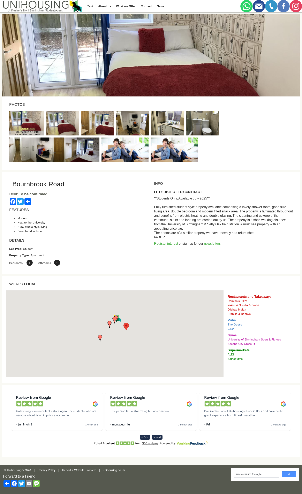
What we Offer (126, 6)
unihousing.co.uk (114, 470)
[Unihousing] (42, 6)
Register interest (166, 243)
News (160, 6)
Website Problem (85, 470)
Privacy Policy (46, 470)
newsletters (212, 243)
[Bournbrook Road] (26, 123)
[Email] (259, 6)
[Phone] (271, 6)
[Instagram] (296, 6)
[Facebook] (283, 6)
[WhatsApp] (246, 6)
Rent (90, 6)
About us (104, 6)
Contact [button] (146, 6)
